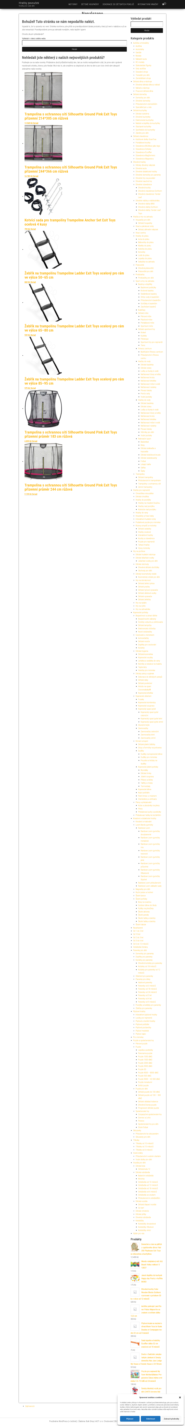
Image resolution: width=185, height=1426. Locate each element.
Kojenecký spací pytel (147, 709)
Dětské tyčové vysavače (148, 590)
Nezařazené (138, 928)
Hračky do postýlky (143, 500)
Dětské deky (143, 680)
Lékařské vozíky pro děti (148, 561)
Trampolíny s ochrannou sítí (149, 484)
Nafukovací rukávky (148, 387)
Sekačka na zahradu (146, 262)
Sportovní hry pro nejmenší (151, 342)
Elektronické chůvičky (147, 628)
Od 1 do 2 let (138, 931)
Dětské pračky (144, 587)
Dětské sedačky (144, 529)
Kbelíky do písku (144, 245)
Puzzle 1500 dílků (145, 1059)
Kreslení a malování (143, 821)
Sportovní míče (147, 326)
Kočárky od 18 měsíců (147, 966)
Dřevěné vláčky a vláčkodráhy (148, 200)
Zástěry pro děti (142, 133)
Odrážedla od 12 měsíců (148, 1185)
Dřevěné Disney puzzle (147, 1105)
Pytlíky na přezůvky (146, 908)
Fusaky (141, 699)
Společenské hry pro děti (148, 1124)
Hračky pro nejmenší (141, 490)
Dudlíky (141, 751)
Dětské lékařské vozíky (145, 558)
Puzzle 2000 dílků (145, 1063)
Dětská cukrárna (142, 114)
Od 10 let (136, 934)
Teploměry (142, 667)
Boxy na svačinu (144, 902)
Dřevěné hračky (139, 162)
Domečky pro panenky (145, 953)
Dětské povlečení (145, 683)
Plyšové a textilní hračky (145, 1021)
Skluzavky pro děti (143, 1137)
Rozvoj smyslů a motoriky (146, 525)
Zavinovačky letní (148, 734)
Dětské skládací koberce (148, 1101)
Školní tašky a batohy (146, 918)
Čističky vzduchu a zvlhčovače (150, 622)
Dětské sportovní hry (146, 329)
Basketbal (145, 442)
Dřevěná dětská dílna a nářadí (148, 84)
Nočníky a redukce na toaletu (150, 664)
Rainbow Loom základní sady (149, 886)
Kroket (143, 332)
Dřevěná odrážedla (143, 1217)
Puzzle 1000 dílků (145, 1056)
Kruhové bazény (147, 290)
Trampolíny (140, 474)
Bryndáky (144, 770)
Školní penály (143, 915)
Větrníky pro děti (147, 432)
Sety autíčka (141, 68)
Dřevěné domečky (143, 101)
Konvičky (141, 252)
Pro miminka (138, 1037)
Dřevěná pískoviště (146, 268)
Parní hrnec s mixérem (147, 796)
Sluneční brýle (144, 725)
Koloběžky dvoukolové (147, 1224)
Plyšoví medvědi (142, 1031)
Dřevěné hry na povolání (145, 178)
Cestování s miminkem (145, 635)
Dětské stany (146, 368)
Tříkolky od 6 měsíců (144, 1150)
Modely (138, 56)
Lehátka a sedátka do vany (149, 661)
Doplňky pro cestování (147, 644)
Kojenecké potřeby (140, 612)
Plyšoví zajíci (141, 1034)
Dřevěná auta (141, 168)
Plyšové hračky (139, 1011)
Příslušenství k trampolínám (149, 480)
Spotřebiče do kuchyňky (145, 130)
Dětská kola (140, 1166)
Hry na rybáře (141, 603)
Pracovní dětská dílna (144, 91)
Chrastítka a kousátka (144, 493)
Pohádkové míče (147, 323)
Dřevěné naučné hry (144, 181)
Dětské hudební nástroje (145, 554)
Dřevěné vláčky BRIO (146, 204)
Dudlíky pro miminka (149, 757)
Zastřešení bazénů (148, 307)
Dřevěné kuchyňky (143, 117)
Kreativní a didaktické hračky (144, 818)
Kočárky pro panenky (144, 960)
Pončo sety (145, 393)
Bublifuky (141, 310)
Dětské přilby (141, 1214)
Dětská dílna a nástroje (142, 81)
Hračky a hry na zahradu (143, 216)
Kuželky (144, 336)
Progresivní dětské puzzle (148, 1108)
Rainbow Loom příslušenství (149, 883)
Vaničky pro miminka (146, 670)
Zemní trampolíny (145, 487)
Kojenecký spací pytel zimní (152, 722)
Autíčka (139, 46)
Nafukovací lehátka (148, 381)
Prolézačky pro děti (146, 278)
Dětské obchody (142, 564)
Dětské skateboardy (149, 458)
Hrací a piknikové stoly (145, 226)
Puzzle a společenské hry (143, 1040)
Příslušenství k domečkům (146, 104)
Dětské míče (143, 313)
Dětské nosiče (144, 641)
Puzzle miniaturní (145, 1082)
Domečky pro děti (143, 97)
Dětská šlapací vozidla (147, 1204)
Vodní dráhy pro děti (144, 1159)
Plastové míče (146, 319)
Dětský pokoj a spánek (145, 673)
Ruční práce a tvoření (144, 892)
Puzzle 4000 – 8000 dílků (148, 1072)
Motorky (73, 4)
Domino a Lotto (144, 1117)
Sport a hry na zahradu (145, 281)
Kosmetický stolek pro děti (149, 577)
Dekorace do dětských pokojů (118, 4)
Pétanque (145, 339)
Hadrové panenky (145, 982)
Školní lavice (141, 895)
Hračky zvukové (144, 532)
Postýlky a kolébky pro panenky (148, 1005)
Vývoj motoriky (144, 548)
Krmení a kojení (142, 741)
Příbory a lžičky (147, 780)
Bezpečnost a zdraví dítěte (146, 615)
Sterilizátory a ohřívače (147, 799)
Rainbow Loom (144, 828)
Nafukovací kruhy (148, 377)
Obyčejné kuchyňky (143, 126)
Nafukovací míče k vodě (150, 384)
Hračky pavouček (29, 3)
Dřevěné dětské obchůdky (148, 567)
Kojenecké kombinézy (147, 702)
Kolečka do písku (145, 249)
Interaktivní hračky (148, 4)
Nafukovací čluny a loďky (151, 374)
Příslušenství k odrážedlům (149, 1198)
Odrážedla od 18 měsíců (148, 1188)
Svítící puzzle (143, 1085)
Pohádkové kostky (143, 142)
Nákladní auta (141, 59)
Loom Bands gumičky (144, 825)
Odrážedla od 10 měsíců (148, 1182)
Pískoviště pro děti (145, 271)
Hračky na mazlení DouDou (149, 503)
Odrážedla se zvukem (147, 1195)
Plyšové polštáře (142, 1024)
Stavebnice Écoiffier (144, 152)
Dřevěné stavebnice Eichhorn (150, 191)
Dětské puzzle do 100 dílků (149, 1092)
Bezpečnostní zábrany (147, 619)
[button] (180, 1397)
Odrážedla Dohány (140, 947)
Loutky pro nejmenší (144, 1018)
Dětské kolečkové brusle (150, 455)
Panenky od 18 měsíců (147, 989)
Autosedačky (143, 638)
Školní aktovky (144, 912)
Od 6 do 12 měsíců (140, 944)
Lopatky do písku (145, 258)
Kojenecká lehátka (145, 693)
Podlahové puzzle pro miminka (148, 522)
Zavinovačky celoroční (150, 731)
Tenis (143, 345)
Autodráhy (140, 49)
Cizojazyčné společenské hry (150, 1114)
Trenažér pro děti (143, 75)
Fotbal (143, 461)
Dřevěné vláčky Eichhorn (148, 207)
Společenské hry (142, 1111)
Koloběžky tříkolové (146, 1227)
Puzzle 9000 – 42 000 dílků (149, 1079)
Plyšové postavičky (143, 1027)
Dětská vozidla (141, 1201)
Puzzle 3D (142, 1069)
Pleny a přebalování (143, 802)
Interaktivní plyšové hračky (146, 1014)
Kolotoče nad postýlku (147, 509)
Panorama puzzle (145, 1053)
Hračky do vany (142, 512)
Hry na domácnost (143, 580)
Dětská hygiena (142, 651)
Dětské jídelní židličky (146, 744)
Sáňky (143, 467)
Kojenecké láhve (144, 789)
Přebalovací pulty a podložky (149, 812)
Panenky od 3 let (145, 995)
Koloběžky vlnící (144, 1230)
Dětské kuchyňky (140, 110)
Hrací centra (141, 233)
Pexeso (141, 1121)
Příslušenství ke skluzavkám (147, 1134)
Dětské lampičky (145, 625)
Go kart (141, 1208)
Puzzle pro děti (142, 1089)
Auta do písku (143, 239)
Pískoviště (140, 265)
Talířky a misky (147, 783)
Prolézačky (140, 274)
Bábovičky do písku (146, 242)
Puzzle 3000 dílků (145, 1066)
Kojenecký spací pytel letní (151, 718)
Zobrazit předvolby (171, 1419)
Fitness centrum (145, 348)
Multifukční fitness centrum (152, 352)
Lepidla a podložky (145, 1050)
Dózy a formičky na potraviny (150, 747)
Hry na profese (139, 551)
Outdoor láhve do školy (147, 905)
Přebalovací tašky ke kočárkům (148, 815)
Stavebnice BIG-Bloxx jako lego (148, 146)
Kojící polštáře (144, 792)
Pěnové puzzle (141, 1043)
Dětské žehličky (144, 599)
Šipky (143, 471)
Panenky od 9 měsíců (147, 1002)
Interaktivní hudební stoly (146, 519)
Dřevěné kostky (144, 187)
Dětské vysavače (145, 596)
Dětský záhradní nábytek (148, 229)
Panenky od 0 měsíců (147, 986)
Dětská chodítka (142, 496)
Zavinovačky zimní (148, 738)
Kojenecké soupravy (146, 706)
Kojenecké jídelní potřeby (148, 767)
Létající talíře (146, 464)
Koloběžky (140, 1220)
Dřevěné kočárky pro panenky (150, 963)
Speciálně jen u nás (144, 107)
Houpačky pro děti (143, 220)
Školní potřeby (141, 899)
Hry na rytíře (140, 606)
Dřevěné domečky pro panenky (148, 175)
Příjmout (129, 1419)
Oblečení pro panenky (144, 976)
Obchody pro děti (145, 570)
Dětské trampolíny (145, 477)
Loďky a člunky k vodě (149, 371)
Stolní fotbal (143, 1127)
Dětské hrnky (146, 773)
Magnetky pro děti (143, 889)
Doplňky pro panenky (144, 957)
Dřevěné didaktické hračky (146, 171)
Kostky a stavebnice (146, 538)
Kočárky (141, 648)
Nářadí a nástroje (143, 88)
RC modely (140, 62)
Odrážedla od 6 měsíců (147, 1192)
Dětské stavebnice (140, 136)
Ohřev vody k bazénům (150, 297)
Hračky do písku (142, 236)
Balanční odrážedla (145, 1175)
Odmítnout (150, 1419)
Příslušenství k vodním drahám (148, 1156)
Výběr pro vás (138, 1233)
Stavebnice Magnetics (145, 159)
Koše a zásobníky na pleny (149, 805)
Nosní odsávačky (145, 632)
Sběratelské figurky (143, 65)
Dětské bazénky (147, 364)
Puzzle (138, 1047)
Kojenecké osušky (145, 657)
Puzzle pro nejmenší (146, 542)
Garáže (138, 52)
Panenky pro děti (140, 950)
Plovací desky (146, 390)
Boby (143, 445)
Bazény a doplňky (145, 284)
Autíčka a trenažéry (141, 43)
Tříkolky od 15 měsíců (144, 1146)
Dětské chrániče (142, 1211)
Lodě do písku (143, 255)
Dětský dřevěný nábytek (145, 165)
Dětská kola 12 (144, 1169)
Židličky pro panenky (144, 1008)
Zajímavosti (29, 1406)
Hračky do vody (144, 361)
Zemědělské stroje (143, 78)
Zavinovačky (143, 728)
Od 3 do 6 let (138, 940)
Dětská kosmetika (145, 654)
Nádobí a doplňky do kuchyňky (148, 123)
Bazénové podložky (148, 287)
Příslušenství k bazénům (151, 300)
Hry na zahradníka (143, 609)
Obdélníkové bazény (149, 294)
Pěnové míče (146, 316)
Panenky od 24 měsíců (147, 992)
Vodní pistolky (146, 397)
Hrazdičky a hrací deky (145, 516)
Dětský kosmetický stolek (146, 574)
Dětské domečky (140, 94)
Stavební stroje (142, 72)
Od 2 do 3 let (138, 937)
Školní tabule (141, 924)
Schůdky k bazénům (149, 303)
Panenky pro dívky (143, 979)
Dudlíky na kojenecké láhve (151, 754)
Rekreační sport (144, 439)
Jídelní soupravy (147, 776)
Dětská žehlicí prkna (146, 583)
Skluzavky (137, 1130)
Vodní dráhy (138, 1153)
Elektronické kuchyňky (145, 120)
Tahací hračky (144, 545)
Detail (35, 123)
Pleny (140, 809)
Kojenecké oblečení (143, 696)
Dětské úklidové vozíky (147, 593)
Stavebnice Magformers (145, 155)
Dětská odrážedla (143, 1172)
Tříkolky (136, 1140)
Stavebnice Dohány (143, 149)
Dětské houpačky (90, 4)
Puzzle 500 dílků (144, 1076)
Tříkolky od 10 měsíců (144, 1143)
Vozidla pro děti (139, 1162)
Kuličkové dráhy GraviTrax (146, 139)
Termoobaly (145, 786)
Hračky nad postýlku (146, 506)
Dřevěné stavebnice (144, 184)
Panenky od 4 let (145, 998)
